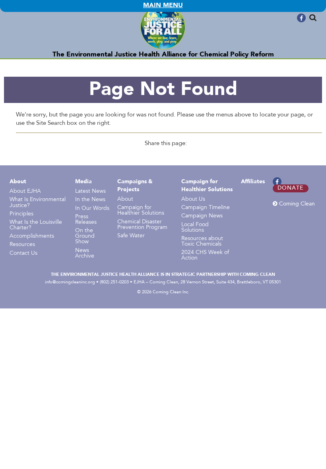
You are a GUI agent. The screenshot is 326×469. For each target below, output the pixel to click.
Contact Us (23, 253)
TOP (321, 16)
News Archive (84, 253)
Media (83, 181)
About (18, 181)
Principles (21, 214)
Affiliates (253, 181)
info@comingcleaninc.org (70, 282)
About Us (193, 199)
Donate (290, 188)
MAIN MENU (163, 5)
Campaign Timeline (205, 208)
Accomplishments (32, 236)
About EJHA (25, 191)
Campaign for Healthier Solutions (140, 210)
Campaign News (202, 216)
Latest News (90, 191)
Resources (22, 245)
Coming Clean (296, 204)
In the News (90, 200)
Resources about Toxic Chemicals (202, 241)
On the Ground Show (85, 236)
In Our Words (92, 208)
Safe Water (131, 236)
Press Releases (86, 219)
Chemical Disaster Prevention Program (142, 225)
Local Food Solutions (195, 227)
